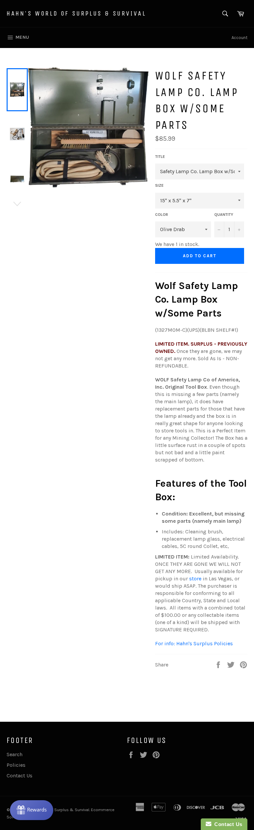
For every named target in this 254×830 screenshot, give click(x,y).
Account (239, 37)
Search (14, 754)
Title (160, 156)
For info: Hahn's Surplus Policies (194, 643)
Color (161, 214)
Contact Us (19, 775)
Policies (16, 765)
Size (159, 185)
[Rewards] (31, 810)
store (195, 578)
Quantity (223, 214)
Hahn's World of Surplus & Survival (76, 13)
